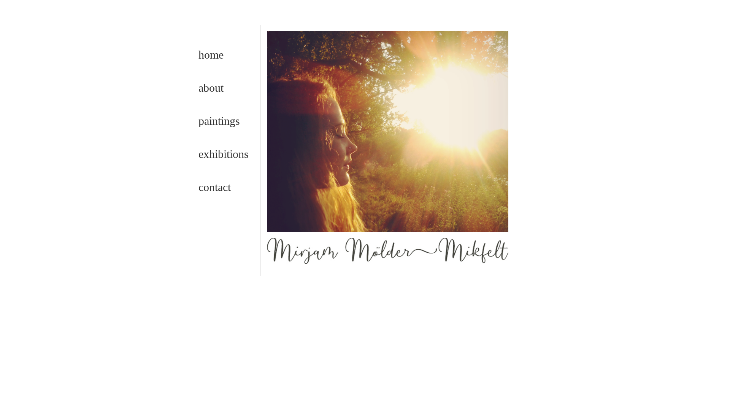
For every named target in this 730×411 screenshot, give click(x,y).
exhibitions (223, 154)
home (211, 54)
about (211, 87)
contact (214, 187)
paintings (219, 121)
